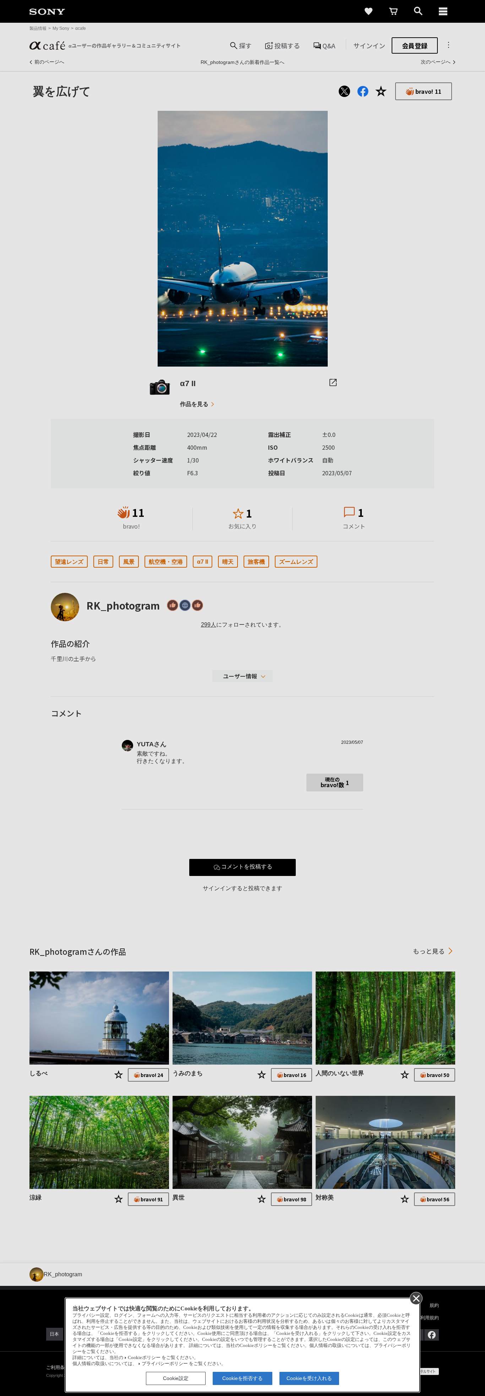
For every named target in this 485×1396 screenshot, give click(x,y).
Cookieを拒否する (242, 1378)
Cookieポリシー (144, 1357)
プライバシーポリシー (165, 1363)
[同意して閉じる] (416, 1298)
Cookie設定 (176, 1378)
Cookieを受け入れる (309, 1378)
